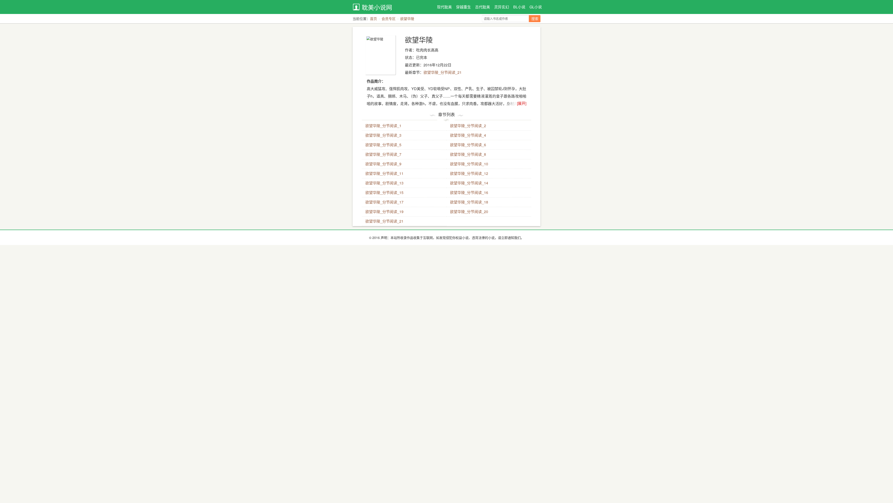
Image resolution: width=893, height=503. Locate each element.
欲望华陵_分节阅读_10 (469, 164)
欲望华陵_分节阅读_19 (384, 211)
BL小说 (519, 7)
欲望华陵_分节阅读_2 (468, 125)
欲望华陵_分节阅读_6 (468, 144)
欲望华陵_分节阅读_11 (384, 173)
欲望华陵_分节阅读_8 (468, 154)
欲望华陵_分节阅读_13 (384, 183)
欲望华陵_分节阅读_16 (469, 192)
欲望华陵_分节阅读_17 (384, 202)
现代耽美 (444, 7)
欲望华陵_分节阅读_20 (469, 211)
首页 (373, 18)
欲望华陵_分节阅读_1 (383, 125)
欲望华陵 (407, 18)
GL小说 (536, 7)
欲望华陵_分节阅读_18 (469, 202)
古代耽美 (482, 7)
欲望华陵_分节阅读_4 (468, 135)
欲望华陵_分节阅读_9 (383, 164)
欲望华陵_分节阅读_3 (383, 135)
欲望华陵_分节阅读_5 (383, 144)
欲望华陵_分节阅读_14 (469, 183)
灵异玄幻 (501, 7)
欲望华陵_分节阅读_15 (384, 192)
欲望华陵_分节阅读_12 (469, 173)
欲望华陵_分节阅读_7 (383, 154)
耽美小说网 (377, 7)
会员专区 (389, 18)
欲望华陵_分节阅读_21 (442, 72)
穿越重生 (463, 7)
